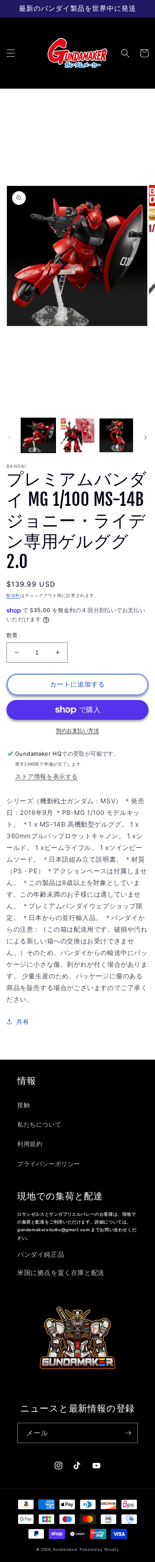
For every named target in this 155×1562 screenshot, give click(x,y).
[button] (10, 53)
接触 (23, 1104)
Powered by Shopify (99, 1549)
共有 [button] (22, 1021)
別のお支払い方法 (77, 730)
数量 (12, 635)
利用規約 (29, 1143)
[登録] (127, 1433)
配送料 (13, 595)
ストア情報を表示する (46, 776)
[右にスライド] (145, 437)
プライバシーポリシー (48, 1163)
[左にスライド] (9, 437)
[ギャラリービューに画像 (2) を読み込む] (77, 435)
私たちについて (39, 1124)
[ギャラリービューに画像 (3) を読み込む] (116, 435)
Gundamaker (65, 1549)
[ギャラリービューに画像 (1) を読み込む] (38, 435)
